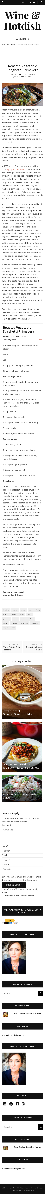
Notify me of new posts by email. (19, 895)
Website (5, 864)
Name (5, 846)
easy (30, 610)
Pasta (13, 44)
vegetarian (35, 623)
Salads (13, 791)
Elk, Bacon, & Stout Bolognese (21, 767)
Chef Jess (6, 610)
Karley (22, 614)
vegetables (24, 623)
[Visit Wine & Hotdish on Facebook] (17, 1104)
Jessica (14, 614)
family (38, 610)
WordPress (30, 1190)
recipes (24, 619)
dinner (23, 610)
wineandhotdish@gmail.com (13, 1035)
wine (13, 628)
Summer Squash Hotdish (18, 714)
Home (3, 44)
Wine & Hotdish (22, 20)
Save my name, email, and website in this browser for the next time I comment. (21, 878)
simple (5, 623)
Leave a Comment (28, 74)
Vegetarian (14, 711)
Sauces (29, 764)
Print (40, 340)
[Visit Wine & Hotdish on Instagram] (23, 1104)
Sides (6, 711)
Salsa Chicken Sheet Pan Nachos (27, 1013)
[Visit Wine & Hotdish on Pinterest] (11, 1104)
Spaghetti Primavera (16, 169)
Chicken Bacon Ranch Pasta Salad (19, 795)
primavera (6, 619)
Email (5, 855)
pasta (29, 614)
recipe (16, 619)
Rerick (32, 619)
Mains (8, 44)
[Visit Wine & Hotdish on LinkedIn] (4, 1104)
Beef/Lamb (8, 764)
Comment (6, 825)
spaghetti (14, 623)
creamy (15, 610)
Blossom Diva (30, 1188)
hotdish (5, 614)
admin (14, 74)
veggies (5, 628)
